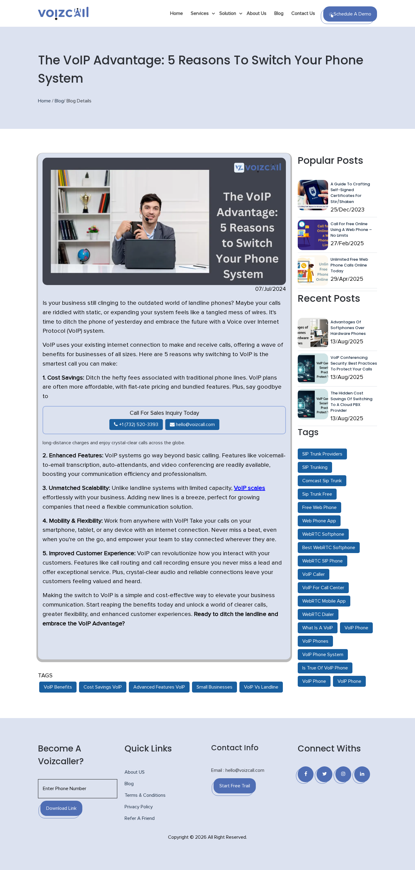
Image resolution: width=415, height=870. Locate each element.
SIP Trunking (315, 467)
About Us (256, 13)
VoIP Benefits (58, 687)
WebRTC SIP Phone (322, 561)
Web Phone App (319, 520)
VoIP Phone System (322, 654)
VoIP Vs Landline (261, 687)
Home (176, 13)
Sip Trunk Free (317, 494)
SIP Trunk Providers (322, 454)
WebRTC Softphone (323, 534)
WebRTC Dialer (318, 614)
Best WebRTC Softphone (328, 547)
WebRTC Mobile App (324, 601)
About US (135, 772)
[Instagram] (343, 774)
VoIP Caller (313, 574)
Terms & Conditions (145, 795)
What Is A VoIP (317, 627)
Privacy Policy (139, 806)
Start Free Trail (234, 785)
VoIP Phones (315, 641)
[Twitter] (324, 774)
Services (200, 13)
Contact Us (303, 13)
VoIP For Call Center (323, 587)
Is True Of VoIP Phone (325, 667)
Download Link (61, 808)
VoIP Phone (356, 627)
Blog (278, 13)
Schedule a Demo (352, 14)
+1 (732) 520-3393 (138, 424)
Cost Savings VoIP (103, 687)
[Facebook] (306, 774)
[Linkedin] (362, 774)
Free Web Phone (319, 507)
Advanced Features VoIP (159, 687)
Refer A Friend (140, 818)
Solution (227, 13)
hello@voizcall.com (195, 424)
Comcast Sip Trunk (322, 480)
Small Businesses (214, 687)
